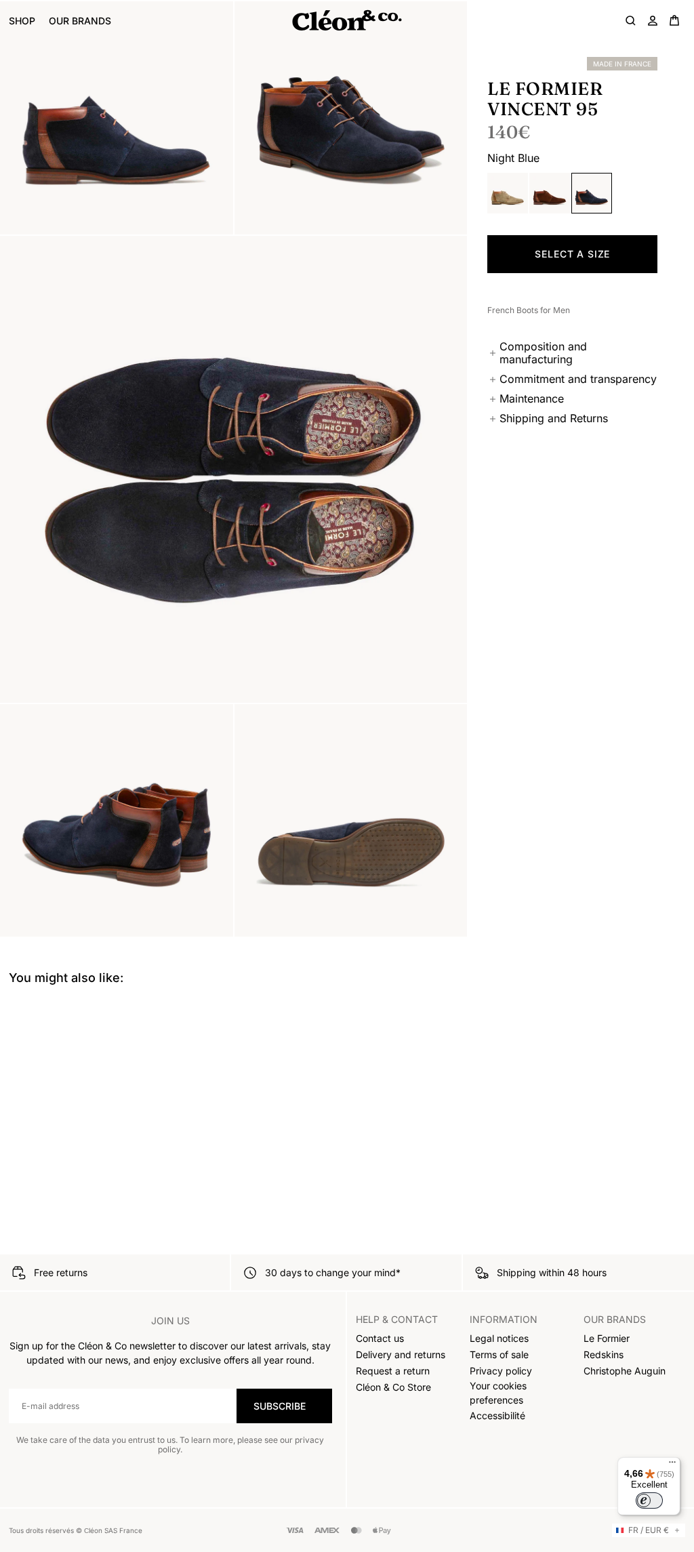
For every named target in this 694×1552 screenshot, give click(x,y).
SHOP (22, 20)
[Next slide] (674, 996)
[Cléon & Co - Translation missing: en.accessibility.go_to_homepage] (346, 20)
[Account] (653, 20)
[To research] (631, 20)
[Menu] (672, 1465)
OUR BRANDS (80, 20)
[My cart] (674, 20)
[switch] (649, 1500)
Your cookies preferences (498, 1393)
